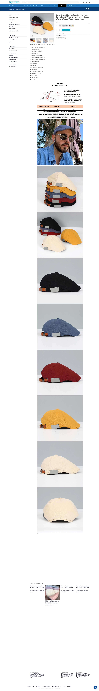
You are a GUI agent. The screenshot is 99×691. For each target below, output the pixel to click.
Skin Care (11, 55)
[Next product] (87, 9)
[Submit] (78, 2)
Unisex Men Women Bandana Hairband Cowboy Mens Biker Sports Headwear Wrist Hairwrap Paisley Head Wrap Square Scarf (83, 675)
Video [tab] (53, 44)
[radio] (60, 26)
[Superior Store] (14, 2)
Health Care (11, 33)
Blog (64, 686)
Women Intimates (12, 66)
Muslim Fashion (12, 44)
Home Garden (54, 5)
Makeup (10, 42)
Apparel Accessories (62, 5)
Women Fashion (12, 5)
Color (57, 25)
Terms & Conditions (46, 686)
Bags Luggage (78, 5)
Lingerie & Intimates (13, 39)
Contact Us (69, 686)
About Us (29, 686)
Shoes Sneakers (12, 53)
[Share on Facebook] (57, 38)
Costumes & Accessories (45, 5)
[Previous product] (89, 9)
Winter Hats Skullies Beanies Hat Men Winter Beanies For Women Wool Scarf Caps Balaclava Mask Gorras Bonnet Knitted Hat (67, 675)
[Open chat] (95, 687)
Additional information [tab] (41, 44)
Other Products (12, 46)
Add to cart (66, 30)
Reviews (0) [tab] (49, 44)
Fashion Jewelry (36, 5)
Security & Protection (13, 50)
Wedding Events (71, 5)
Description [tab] (32, 44)
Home (10, 9)
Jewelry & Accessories (13, 37)
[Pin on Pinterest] (63, 38)
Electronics (29, 5)
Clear (89, 23)
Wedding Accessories (13, 57)
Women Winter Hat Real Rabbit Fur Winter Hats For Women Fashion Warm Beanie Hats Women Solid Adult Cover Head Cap (52, 603)
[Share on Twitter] (59, 38)
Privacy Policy (54, 686)
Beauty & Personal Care (14, 22)
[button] (86, 2)
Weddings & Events (13, 61)
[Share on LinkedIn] (65, 38)
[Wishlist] (83, 2)
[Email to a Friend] (61, 38)
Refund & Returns (36, 686)
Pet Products (11, 48)
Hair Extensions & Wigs (21, 5)
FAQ (60, 686)
